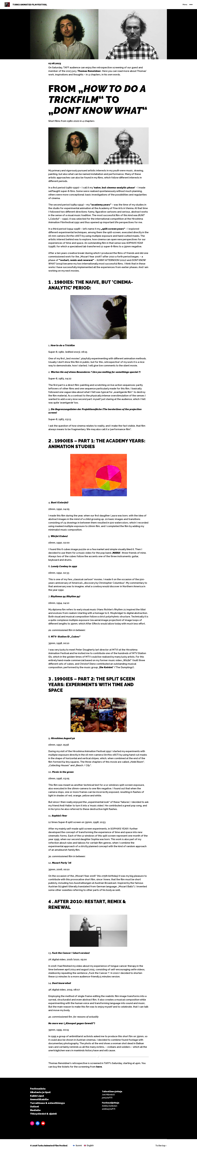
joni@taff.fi (107, 1097)
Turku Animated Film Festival (52, 1145)
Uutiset (34, 1106)
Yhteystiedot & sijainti (43, 1113)
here (99, 1066)
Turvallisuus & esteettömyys (47, 1103)
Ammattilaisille (39, 1099)
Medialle (35, 1110)
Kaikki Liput (37, 1095)
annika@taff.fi (108, 1109)
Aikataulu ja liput (40, 1092)
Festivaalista (37, 1088)
